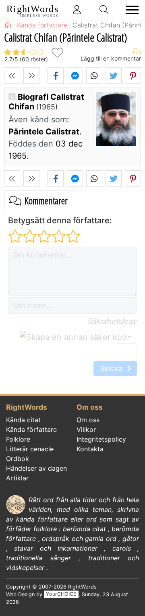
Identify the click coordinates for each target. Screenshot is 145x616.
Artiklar (17, 478)
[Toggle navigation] (130, 10)
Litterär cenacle (30, 449)
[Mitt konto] (76, 10)
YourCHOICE (61, 594)
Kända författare (31, 429)
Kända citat (23, 420)
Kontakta (90, 449)
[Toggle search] (104, 10)
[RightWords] (8, 25)
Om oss (88, 420)
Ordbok (17, 459)
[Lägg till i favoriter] (57, 52)
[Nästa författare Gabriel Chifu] (31, 75)
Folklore (18, 439)
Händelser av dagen (36, 468)
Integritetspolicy (101, 439)
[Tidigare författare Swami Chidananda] (12, 75)
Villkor (86, 429)
